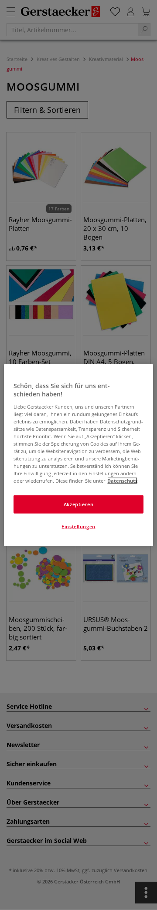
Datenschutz (122, 480)
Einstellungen (78, 526)
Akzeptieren (78, 504)
